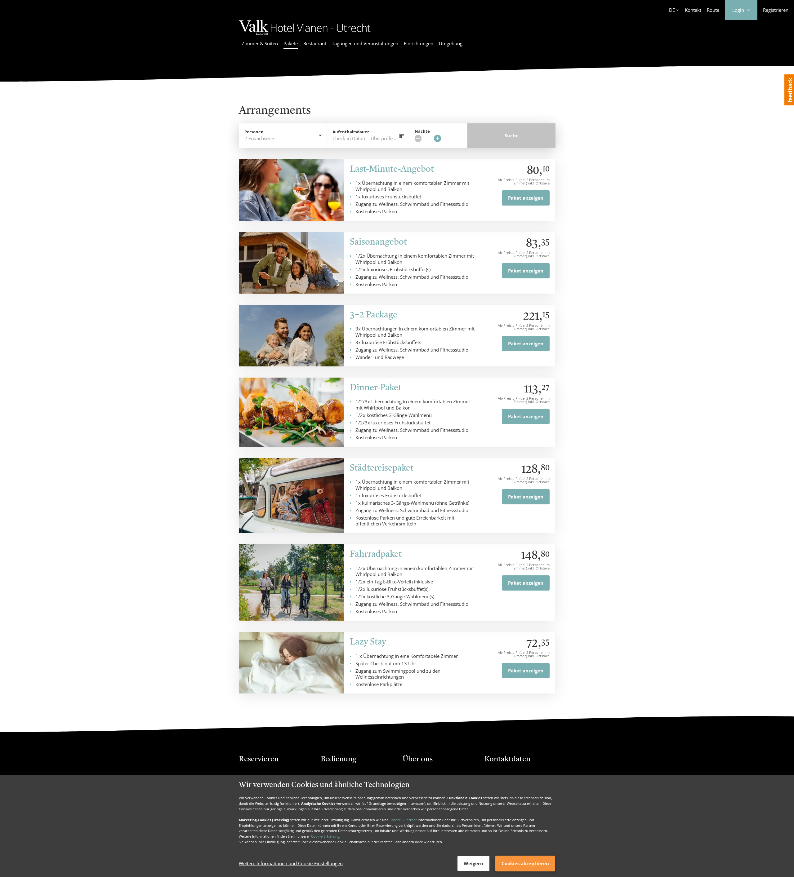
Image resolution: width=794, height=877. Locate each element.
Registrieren (775, 10)
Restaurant (314, 43)
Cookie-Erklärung (325, 836)
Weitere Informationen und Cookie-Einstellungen (291, 864)
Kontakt (693, 10)
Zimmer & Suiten (260, 43)
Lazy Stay (368, 642)
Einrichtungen (418, 43)
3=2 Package (373, 315)
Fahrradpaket (376, 554)
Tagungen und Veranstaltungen (365, 43)
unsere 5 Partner (403, 819)
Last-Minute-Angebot (392, 169)
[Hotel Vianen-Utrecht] (305, 36)
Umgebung (450, 43)
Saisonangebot (378, 242)
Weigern (473, 863)
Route (713, 10)
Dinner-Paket (375, 388)
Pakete (290, 43)
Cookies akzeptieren (525, 863)
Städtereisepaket (381, 468)
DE (672, 10)
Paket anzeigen (525, 198)
